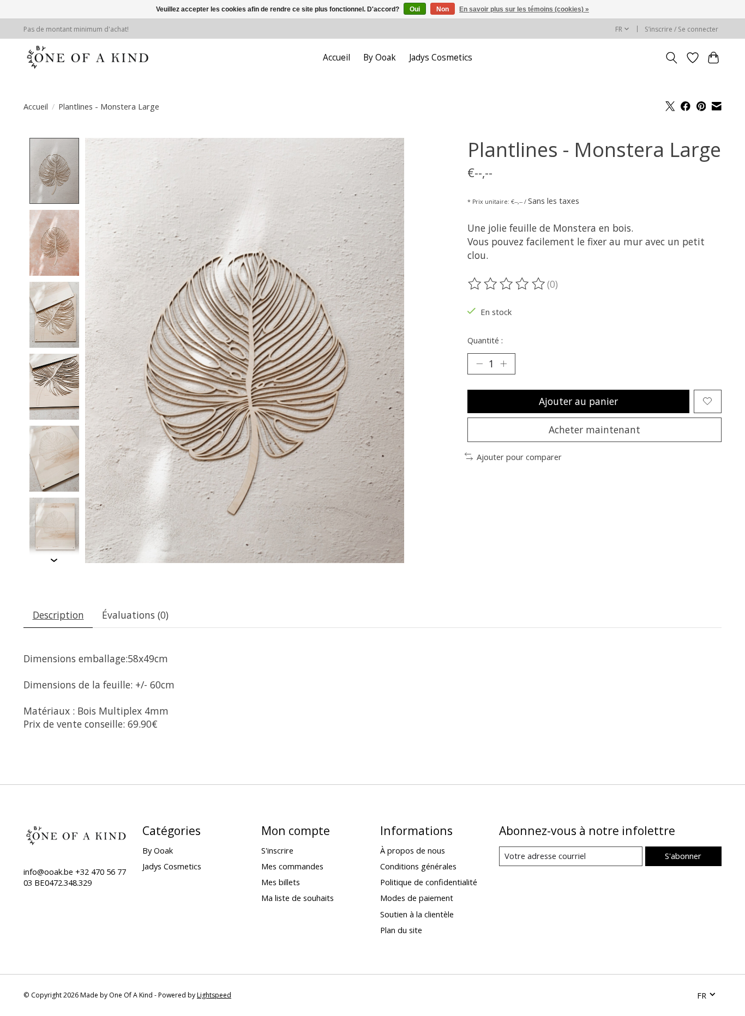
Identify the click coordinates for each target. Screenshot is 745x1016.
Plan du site (401, 929)
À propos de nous (412, 850)
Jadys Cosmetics (440, 57)
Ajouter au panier (578, 401)
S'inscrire (277, 850)
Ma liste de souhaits (297, 897)
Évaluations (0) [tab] (135, 614)
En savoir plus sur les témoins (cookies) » (524, 9)
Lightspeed (214, 995)
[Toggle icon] (672, 58)
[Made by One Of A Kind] (86, 57)
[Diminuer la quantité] (479, 363)
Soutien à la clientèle (417, 914)
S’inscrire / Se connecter (681, 29)
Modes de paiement (416, 897)
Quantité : (485, 340)
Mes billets (280, 881)
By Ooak (379, 57)
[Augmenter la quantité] (503, 363)
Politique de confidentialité (428, 881)
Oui (415, 9)
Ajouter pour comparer (519, 456)
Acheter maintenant (594, 429)
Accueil (336, 57)
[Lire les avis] (507, 284)
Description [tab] (58, 614)
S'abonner (683, 855)
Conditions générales (418, 866)
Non (442, 9)
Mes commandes (292, 866)
